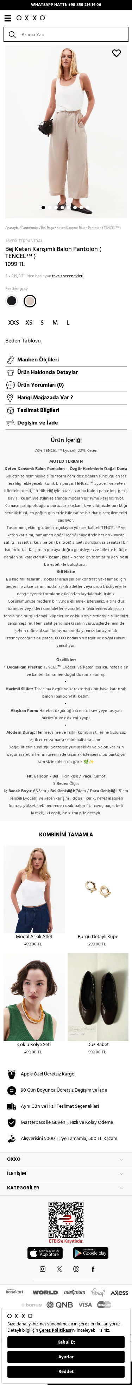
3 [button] (56, 207)
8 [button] (87, 207)
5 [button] (68, 207)
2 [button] (49, 207)
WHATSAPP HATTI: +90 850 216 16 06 (66, 4)
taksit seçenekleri (67, 276)
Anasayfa (12, 228)
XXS (13, 323)
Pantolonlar (29, 228)
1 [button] (43, 207)
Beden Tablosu (23, 341)
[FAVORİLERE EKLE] (116, 53)
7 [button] (81, 207)
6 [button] (75, 207)
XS (28, 323)
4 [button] (62, 207)
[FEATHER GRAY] (30, 301)
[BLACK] (11, 300)
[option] (66, 131)
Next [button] (3, 131)
